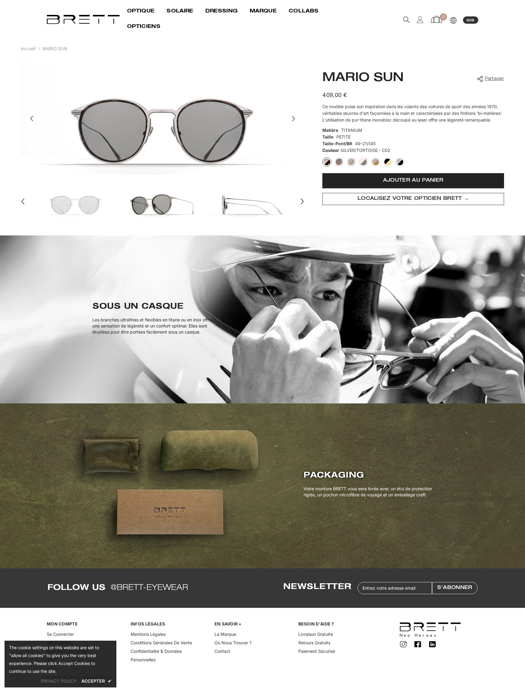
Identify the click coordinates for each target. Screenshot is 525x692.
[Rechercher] (406, 20)
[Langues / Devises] (453, 20)
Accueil (28, 48)
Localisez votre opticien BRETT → (413, 199)
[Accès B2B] (470, 19)
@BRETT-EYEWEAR (149, 588)
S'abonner (454, 588)
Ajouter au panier (413, 180)
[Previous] (32, 118)
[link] (262, 319)
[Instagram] (404, 644)
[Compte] (420, 19)
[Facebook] (418, 644)
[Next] (293, 118)
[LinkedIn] (432, 644)
